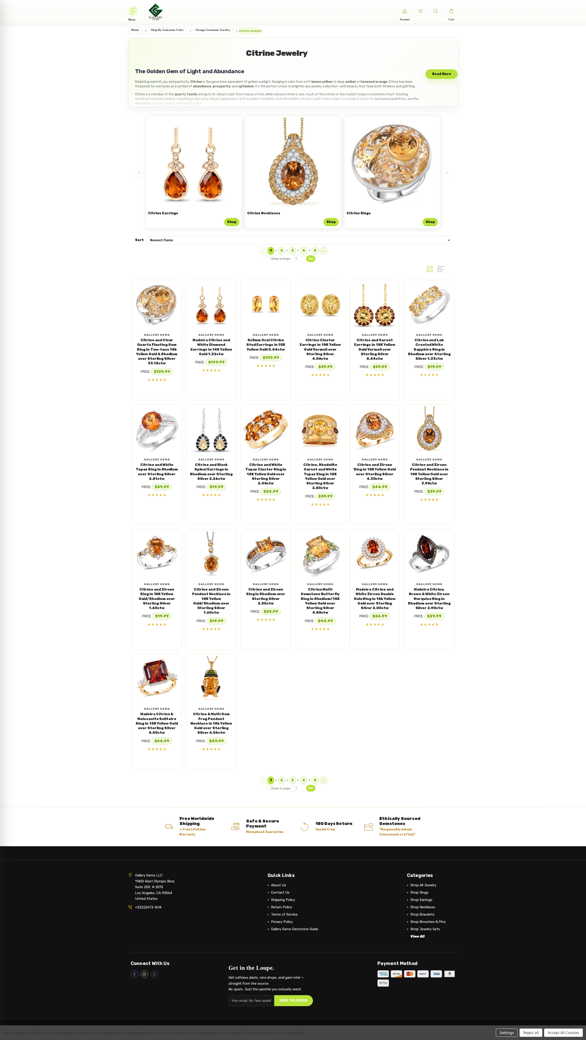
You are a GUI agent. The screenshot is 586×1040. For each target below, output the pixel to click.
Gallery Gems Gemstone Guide (294, 929)
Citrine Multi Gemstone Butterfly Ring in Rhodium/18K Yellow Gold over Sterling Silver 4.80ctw (320, 601)
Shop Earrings (421, 900)
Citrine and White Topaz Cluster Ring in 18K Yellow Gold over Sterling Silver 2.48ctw (265, 474)
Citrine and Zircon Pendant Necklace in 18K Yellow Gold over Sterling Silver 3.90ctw (429, 474)
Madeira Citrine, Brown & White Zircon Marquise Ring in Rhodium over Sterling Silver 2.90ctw (429, 598)
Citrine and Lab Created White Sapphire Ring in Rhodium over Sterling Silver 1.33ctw (429, 349)
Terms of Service (284, 914)
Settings (507, 1032)
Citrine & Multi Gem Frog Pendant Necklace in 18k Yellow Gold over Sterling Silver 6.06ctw (211, 723)
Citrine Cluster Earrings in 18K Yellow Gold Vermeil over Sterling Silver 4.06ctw (320, 349)
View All (417, 936)
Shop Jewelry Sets (425, 929)
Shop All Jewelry (423, 885)
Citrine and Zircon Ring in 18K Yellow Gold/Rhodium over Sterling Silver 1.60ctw (157, 598)
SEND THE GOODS (293, 1000)
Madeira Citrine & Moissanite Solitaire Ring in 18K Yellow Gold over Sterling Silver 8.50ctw (157, 723)
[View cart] (451, 11)
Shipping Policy (283, 900)
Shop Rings (419, 892)
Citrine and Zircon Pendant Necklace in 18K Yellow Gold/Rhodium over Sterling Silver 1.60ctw (211, 601)
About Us (278, 885)
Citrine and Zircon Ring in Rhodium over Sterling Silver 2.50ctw (265, 596)
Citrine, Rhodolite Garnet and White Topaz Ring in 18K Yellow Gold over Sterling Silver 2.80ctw (320, 476)
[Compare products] (420, 11)
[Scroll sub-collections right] (446, 173)
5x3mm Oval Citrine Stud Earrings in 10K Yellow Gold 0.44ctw (265, 345)
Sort (139, 240)
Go (311, 258)
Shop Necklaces (422, 907)
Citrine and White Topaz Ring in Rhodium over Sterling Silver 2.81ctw (157, 472)
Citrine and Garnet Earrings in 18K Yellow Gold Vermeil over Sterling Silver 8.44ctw (374, 349)
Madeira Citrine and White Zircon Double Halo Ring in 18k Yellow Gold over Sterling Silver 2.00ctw (375, 598)
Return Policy (281, 907)
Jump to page (281, 258)
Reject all (531, 1032)
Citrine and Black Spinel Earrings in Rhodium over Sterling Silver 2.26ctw (211, 472)
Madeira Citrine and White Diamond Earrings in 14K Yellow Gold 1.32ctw (211, 347)
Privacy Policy (282, 922)
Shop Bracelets (422, 914)
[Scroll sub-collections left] (139, 173)
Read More (441, 74)
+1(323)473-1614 (148, 907)
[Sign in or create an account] (404, 11)
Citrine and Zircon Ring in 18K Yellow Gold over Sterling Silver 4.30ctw (375, 472)
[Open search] (435, 11)
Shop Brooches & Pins (428, 922)
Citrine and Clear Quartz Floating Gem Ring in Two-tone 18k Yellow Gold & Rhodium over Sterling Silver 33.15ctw (156, 351)
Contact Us (280, 892)
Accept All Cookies (563, 1032)
